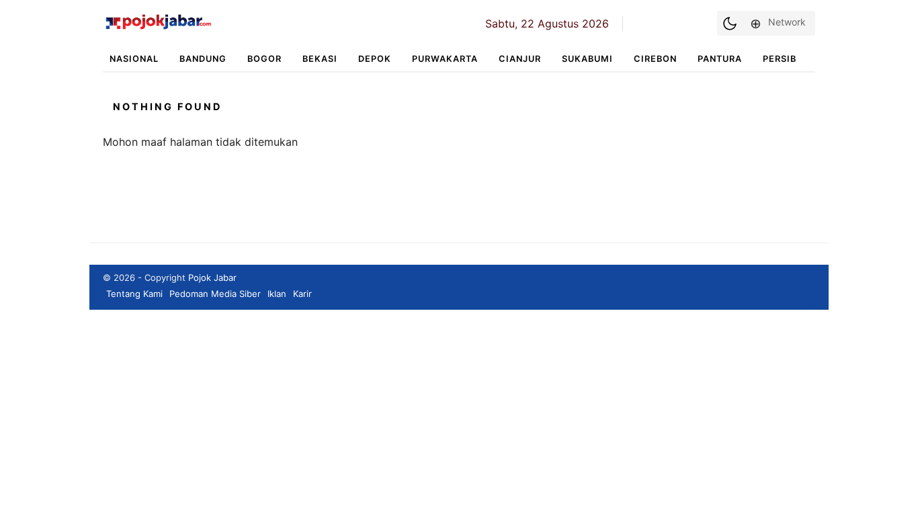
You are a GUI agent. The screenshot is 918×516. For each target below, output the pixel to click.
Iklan (276, 293)
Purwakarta (445, 59)
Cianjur (520, 59)
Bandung (202, 59)
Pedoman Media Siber (215, 293)
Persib (779, 59)
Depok (374, 59)
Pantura (720, 59)
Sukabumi (587, 59)
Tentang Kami (134, 293)
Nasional (134, 59)
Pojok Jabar (212, 277)
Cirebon (655, 59)
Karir (302, 293)
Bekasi (319, 59)
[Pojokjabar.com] (158, 28)
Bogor (264, 59)
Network (787, 22)
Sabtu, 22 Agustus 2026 (547, 23)
